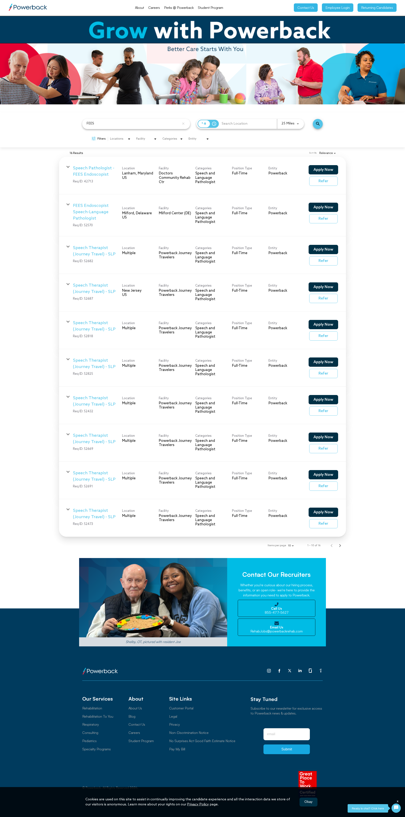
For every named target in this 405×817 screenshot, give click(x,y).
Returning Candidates (377, 7)
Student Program (210, 7)
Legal (173, 716)
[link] (202, 175)
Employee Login (337, 7)
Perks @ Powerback (179, 7)
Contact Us (305, 7)
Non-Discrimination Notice (189, 733)
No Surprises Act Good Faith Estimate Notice (202, 741)
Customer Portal (181, 708)
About (139, 7)
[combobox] (133, 123)
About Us (135, 708)
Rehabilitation (92, 708)
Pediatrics (89, 741)
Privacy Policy (198, 804)
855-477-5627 (277, 611)
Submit (286, 749)
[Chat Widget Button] (396, 808)
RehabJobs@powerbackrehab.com (276, 629)
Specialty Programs (96, 749)
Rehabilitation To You (97, 716)
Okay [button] (308, 802)
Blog (131, 716)
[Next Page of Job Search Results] (340, 546)
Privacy (174, 724)
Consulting (90, 733)
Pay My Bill (177, 749)
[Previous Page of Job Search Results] (331, 546)
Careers (154, 7)
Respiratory (90, 724)
